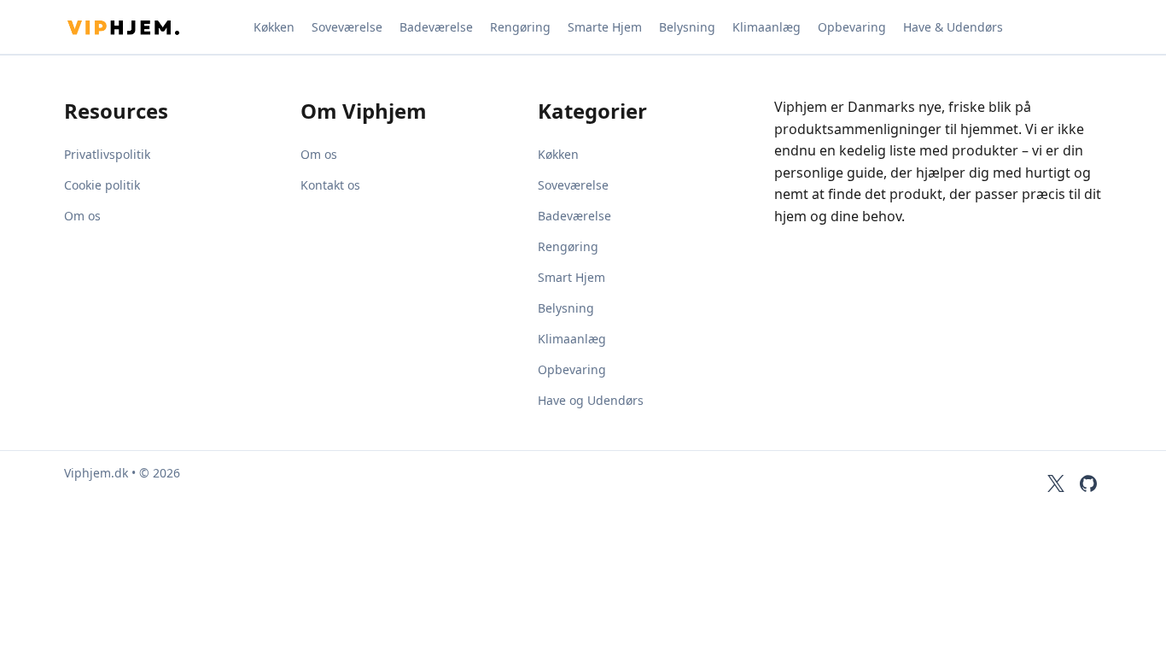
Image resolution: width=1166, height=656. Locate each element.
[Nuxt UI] (149, 27)
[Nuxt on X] (1056, 483)
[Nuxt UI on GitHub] (1088, 483)
